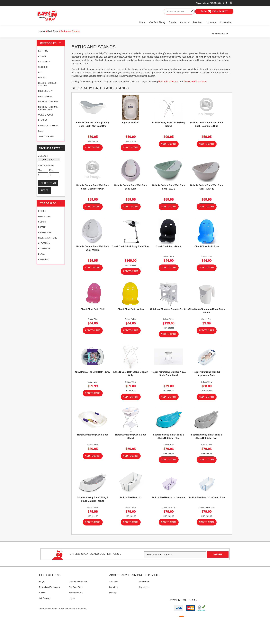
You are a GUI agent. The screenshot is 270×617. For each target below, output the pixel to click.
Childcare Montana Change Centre (168, 309)
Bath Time (43, 51)
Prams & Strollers (48, 126)
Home (142, 22)
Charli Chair (44, 232)
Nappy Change (45, 96)
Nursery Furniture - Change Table (48, 108)
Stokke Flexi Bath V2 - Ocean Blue (206, 497)
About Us (184, 22)
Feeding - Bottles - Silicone (48, 84)
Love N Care (44, 216)
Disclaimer (144, 581)
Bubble (42, 227)
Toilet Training (46, 136)
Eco (40, 72)
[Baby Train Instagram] (231, 2)
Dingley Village (210, 3)
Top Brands (48, 203)
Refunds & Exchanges (49, 587)
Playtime (42, 120)
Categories (48, 43)
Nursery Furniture (48, 102)
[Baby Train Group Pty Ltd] (47, 15)
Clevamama (44, 243)
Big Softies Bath (130, 122)
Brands (172, 22)
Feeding (42, 78)
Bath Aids (163, 81)
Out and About (45, 115)
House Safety (45, 91)
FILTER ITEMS (48, 183)
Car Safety (44, 62)
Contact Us (225, 22)
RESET (44, 190)
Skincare (173, 81)
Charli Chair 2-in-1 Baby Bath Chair (130, 246)
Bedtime (42, 56)
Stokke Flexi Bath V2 (131, 497)
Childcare (43, 259)
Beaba (41, 254)
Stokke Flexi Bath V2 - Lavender (169, 497)
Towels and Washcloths (195, 81)
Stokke (42, 211)
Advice (42, 592)
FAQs (41, 581)
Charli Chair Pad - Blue (206, 246)
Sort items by (218, 33)
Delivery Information (78, 581)
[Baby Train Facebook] (226, 2)
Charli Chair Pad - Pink (93, 309)
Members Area (76, 592)
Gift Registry (45, 598)
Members (197, 22)
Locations (211, 22)
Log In (72, 598)
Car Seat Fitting (157, 22)
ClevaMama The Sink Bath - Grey (92, 372)
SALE (40, 131)
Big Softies (44, 249)
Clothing (43, 67)
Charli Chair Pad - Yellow (131, 309)
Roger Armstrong (47, 238)
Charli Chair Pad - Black (168, 246)
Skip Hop (42, 222)
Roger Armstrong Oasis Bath (92, 435)
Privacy (112, 592)
